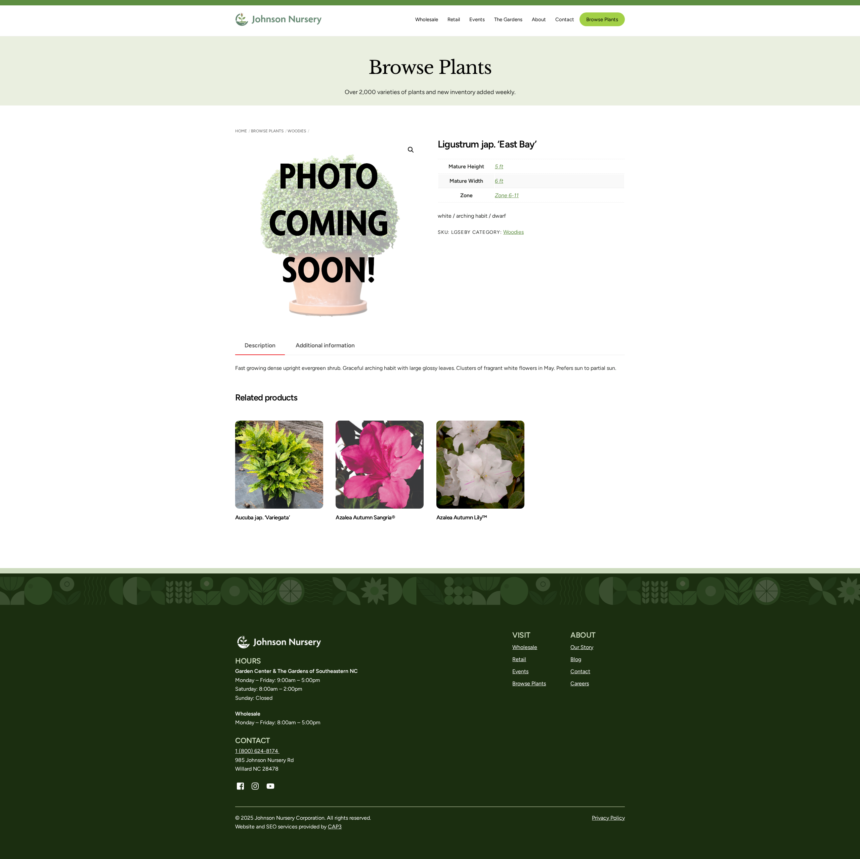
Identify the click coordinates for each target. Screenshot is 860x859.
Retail (453, 19)
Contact (564, 19)
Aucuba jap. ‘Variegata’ (262, 517)
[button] (411, 150)
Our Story (581, 647)
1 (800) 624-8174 (257, 751)
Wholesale (426, 19)
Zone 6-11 (507, 195)
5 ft (499, 166)
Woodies (297, 131)
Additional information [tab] (325, 345)
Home (241, 131)
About (539, 19)
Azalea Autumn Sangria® (365, 517)
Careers (579, 683)
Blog (575, 659)
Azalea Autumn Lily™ (461, 517)
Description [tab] (260, 345)
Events (477, 19)
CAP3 (335, 826)
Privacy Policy (608, 818)
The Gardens (508, 19)
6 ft (499, 181)
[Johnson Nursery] (279, 23)
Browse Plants (602, 19)
